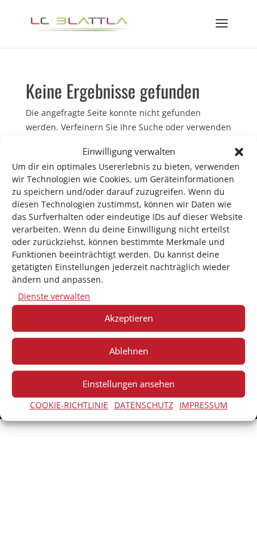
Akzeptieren (129, 318)
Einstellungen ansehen (128, 384)
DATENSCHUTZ (143, 405)
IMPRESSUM (203, 405)
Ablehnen (128, 351)
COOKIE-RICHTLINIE (69, 405)
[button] (239, 152)
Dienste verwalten (54, 296)
